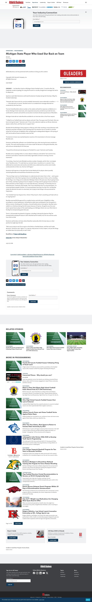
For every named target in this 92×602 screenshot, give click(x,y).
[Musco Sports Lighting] (42, 7)
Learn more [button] (41, 599)
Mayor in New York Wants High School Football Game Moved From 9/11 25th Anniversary (67, 100)
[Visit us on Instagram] (37, 573)
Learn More (12, 537)
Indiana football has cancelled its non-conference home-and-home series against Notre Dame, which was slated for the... (41, 417)
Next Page (18, 523)
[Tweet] (17, 61)
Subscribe (9, 237)
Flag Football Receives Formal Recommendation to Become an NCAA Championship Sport (40, 475)
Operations (9, 50)
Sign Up (37, 25)
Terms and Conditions (28, 256)
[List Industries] (56, 7)
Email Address (36, 19)
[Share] (10, 61)
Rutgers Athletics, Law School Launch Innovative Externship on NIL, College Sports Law (40, 512)
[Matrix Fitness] (28, 7)
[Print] (7, 61)
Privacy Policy (38, 256)
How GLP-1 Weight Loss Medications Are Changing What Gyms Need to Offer (40, 500)
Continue (33, 301)
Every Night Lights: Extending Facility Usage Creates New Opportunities (74, 349)
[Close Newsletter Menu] (86, 12)
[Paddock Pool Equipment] (14, 7)
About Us (32, 597)
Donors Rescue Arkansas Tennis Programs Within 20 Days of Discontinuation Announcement (41, 487)
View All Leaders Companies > (73, 82)
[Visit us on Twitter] (47, 573)
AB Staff (8, 56)
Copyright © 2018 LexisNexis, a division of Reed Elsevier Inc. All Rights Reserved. (32, 254)
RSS (55, 597)
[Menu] (6, 2)
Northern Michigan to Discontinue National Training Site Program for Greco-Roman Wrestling (40, 462)
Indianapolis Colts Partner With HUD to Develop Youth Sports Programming (39, 438)
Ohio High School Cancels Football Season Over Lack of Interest (67, 108)
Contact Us (38, 597)
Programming (18, 50)
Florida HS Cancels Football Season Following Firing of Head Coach (15, 348)
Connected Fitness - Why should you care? (68, 92)
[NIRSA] (62, 7)
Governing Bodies (27, 472)
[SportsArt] (68, 7)
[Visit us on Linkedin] (40, 573)
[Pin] (20, 61)
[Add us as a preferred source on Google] (23, 61)
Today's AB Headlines (20, 234)
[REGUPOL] (20, 7)
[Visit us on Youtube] (44, 573)
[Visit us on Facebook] (34, 573)
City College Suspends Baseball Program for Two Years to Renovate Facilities (39, 450)
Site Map (60, 597)
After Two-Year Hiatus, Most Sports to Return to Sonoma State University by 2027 (39, 425)
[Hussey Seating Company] (49, 7)
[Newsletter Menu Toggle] (86, 2)
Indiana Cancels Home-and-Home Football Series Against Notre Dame (68, 115)
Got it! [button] (88, 599)
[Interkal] (35, 7)
